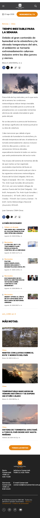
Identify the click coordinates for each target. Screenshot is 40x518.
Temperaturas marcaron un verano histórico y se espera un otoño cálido (18, 393)
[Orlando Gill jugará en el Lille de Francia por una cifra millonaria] (33, 229)
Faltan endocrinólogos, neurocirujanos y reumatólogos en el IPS (14, 264)
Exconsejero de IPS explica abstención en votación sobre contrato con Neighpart (14, 282)
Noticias (5, 24)
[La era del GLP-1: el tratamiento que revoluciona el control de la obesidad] (33, 244)
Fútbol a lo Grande (11, 227)
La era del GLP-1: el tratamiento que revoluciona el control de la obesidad (14, 247)
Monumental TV (27, 14)
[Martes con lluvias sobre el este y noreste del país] (20, 337)
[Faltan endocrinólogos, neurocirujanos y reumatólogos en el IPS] (33, 261)
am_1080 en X (9, 314)
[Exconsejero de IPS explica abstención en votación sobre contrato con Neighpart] (33, 278)
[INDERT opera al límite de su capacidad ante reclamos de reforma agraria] (33, 296)
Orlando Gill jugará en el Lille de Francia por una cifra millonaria (14, 231)
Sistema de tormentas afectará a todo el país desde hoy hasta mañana (19, 432)
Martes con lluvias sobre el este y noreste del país (18, 354)
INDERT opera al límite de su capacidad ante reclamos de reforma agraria (14, 299)
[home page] (20, 6)
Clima (13, 24)
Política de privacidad (20, 503)
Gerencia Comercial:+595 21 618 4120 (6, 486)
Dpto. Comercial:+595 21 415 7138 (6, 473)
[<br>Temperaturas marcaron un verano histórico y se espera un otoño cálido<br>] (20, 373)
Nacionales (8, 242)
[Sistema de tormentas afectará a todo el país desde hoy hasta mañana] (20, 414)
